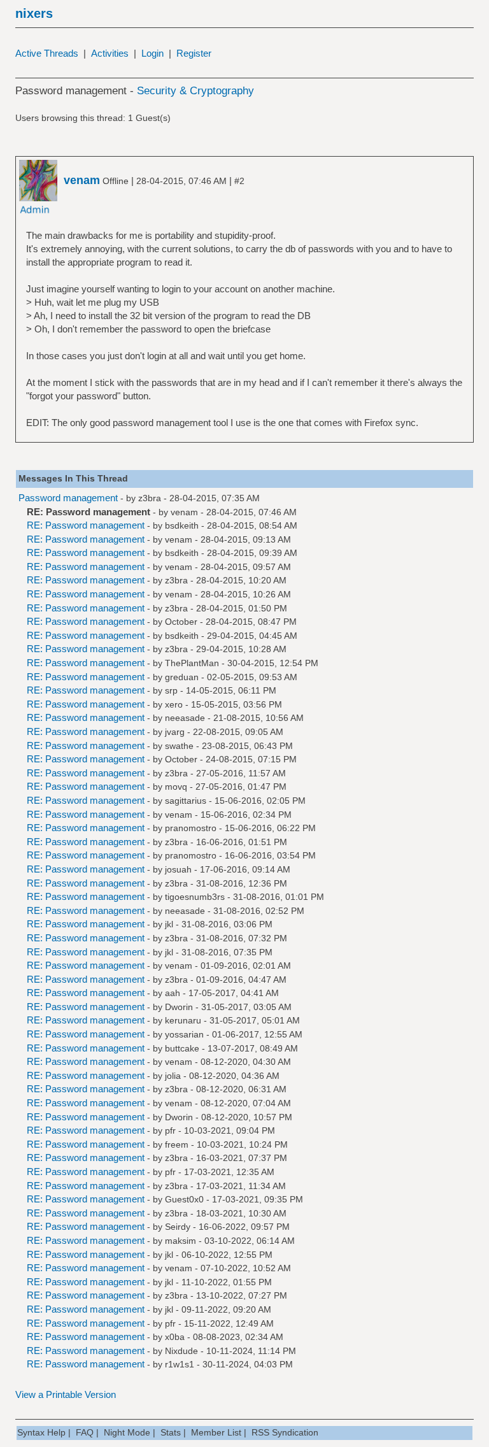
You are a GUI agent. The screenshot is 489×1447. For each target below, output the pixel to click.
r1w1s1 (179, 1364)
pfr (170, 1130)
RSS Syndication (285, 1432)
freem (176, 1144)
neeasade (185, 718)
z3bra (149, 498)
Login (152, 53)
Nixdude (181, 1351)
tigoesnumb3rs (195, 897)
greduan (182, 677)
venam (184, 512)
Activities (110, 53)
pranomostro (190, 828)
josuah (178, 869)
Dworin (179, 1007)
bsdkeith (182, 525)
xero (174, 704)
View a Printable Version (65, 1394)
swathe (179, 746)
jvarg (175, 732)
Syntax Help (41, 1432)
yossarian (184, 1034)
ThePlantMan (192, 663)
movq (176, 786)
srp (171, 690)
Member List (216, 1432)
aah (172, 993)
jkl (169, 924)
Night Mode (127, 1432)
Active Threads (46, 53)
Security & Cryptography (195, 91)
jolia (173, 1076)
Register (193, 53)
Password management (68, 497)
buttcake (182, 1048)
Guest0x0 (184, 1199)
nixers (34, 13)
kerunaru (183, 1020)
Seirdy (177, 1227)
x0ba (175, 1337)
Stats (170, 1432)
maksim (180, 1241)
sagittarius (185, 800)
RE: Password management (86, 525)
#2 (239, 181)
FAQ (85, 1432)
